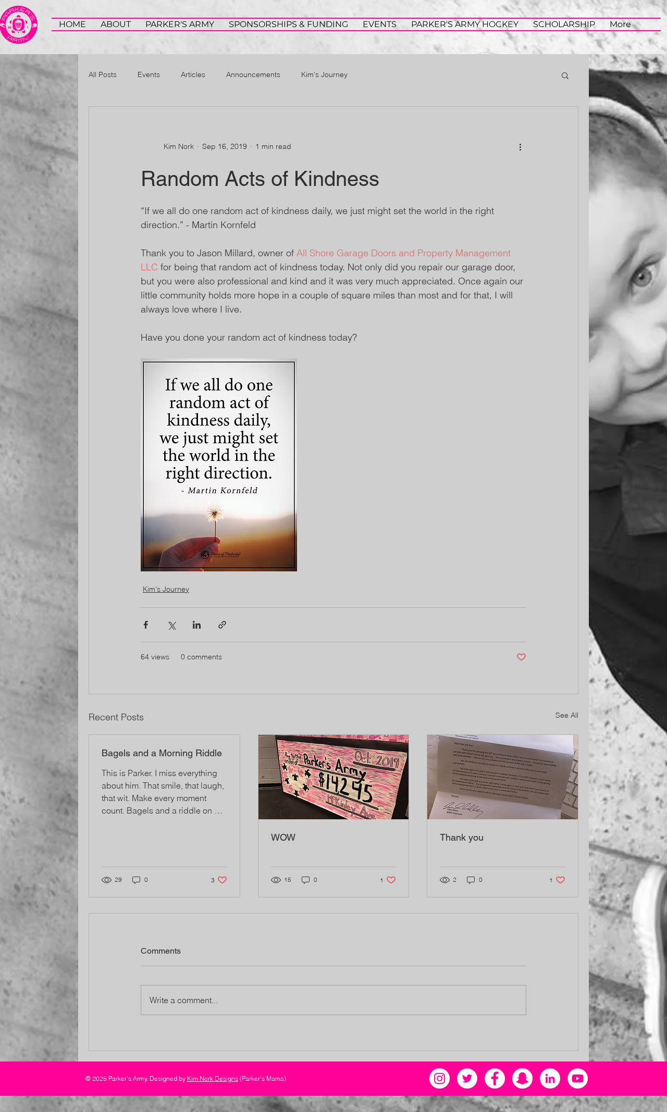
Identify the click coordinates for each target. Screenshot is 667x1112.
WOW (283, 837)
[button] (565, 75)
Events (149, 74)
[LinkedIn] (550, 1078)
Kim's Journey (324, 74)
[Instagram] (439, 1078)
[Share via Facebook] (146, 625)
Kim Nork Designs (212, 1078)
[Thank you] (502, 777)
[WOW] (333, 777)
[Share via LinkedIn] (197, 625)
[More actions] (520, 146)
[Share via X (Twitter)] (171, 625)
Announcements (253, 74)
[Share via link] (222, 625)
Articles (193, 74)
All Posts (103, 74)
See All (566, 715)
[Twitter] (467, 1078)
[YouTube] (577, 1078)
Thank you (462, 837)
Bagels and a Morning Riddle (162, 752)
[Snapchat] (522, 1078)
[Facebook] (495, 1078)
